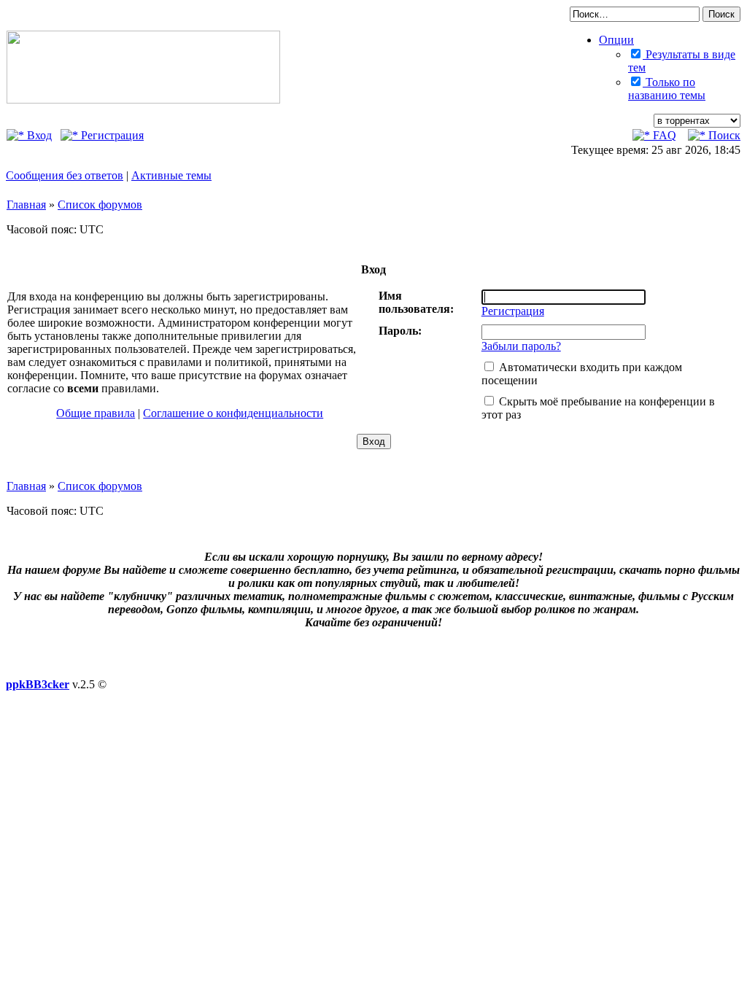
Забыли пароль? (521, 346)
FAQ (663, 135)
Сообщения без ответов (64, 175)
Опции (616, 40)
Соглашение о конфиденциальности (233, 413)
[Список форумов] (143, 99)
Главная (26, 204)
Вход (38, 135)
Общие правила (95, 413)
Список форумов (100, 204)
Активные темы (171, 175)
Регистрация (111, 135)
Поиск (722, 135)
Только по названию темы (666, 88)
